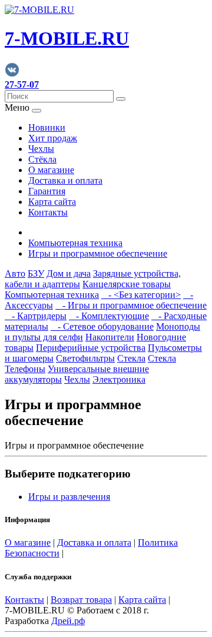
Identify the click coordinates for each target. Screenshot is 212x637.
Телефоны (25, 369)
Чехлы (41, 149)
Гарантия (46, 191)
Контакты (48, 212)
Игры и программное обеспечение (97, 253)
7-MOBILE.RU (67, 38)
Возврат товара (81, 600)
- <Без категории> (141, 295)
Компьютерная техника (75, 243)
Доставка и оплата (65, 180)
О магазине (51, 170)
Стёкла (42, 159)
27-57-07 (22, 84)
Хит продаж (52, 138)
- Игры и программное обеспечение (131, 305)
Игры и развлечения (69, 497)
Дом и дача (69, 273)
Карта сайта (52, 202)
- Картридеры (36, 316)
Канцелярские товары (126, 284)
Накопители (109, 337)
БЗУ (36, 273)
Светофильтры (85, 358)
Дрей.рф (68, 621)
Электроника (118, 379)
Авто (15, 273)
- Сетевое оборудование (102, 326)
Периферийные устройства (90, 348)
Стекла (131, 358)
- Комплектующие (109, 316)
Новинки (46, 127)
